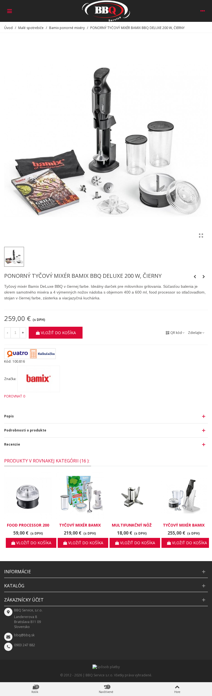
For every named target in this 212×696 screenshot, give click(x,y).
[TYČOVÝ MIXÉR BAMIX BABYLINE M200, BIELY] (80, 495)
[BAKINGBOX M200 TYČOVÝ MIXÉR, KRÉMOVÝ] (195, 277)
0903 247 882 (24, 645)
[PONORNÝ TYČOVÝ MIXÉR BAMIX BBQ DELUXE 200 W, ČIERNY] (201, 235)
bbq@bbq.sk (24, 635)
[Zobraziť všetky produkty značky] (38, 379)
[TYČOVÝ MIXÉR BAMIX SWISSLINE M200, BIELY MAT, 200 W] (204, 277)
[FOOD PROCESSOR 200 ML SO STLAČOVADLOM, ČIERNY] (28, 495)
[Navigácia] (9, 11)
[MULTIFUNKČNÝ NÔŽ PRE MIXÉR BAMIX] (131, 495)
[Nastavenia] (202, 11)
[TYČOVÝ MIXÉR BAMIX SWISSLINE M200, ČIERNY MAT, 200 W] (183, 495)
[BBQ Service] (106, 11)
